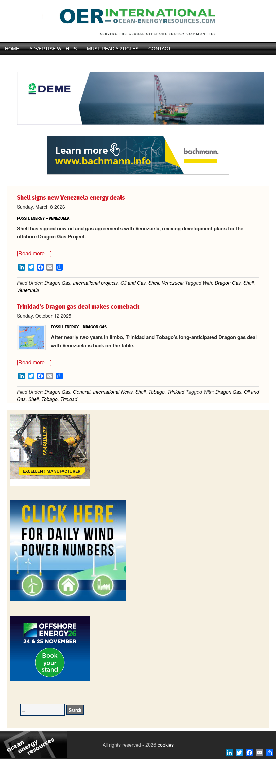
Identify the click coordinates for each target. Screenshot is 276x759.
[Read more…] (34, 253)
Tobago (156, 391)
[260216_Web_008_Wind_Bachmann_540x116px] (138, 173)
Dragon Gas (57, 282)
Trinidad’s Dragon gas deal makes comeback (78, 306)
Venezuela (173, 282)
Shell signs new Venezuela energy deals (71, 197)
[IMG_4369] (138, 132)
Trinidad (175, 391)
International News (113, 391)
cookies (165, 745)
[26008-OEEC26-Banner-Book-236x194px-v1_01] (50, 680)
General (81, 391)
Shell (153, 282)
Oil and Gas (133, 282)
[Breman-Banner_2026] (50, 484)
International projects (95, 282)
